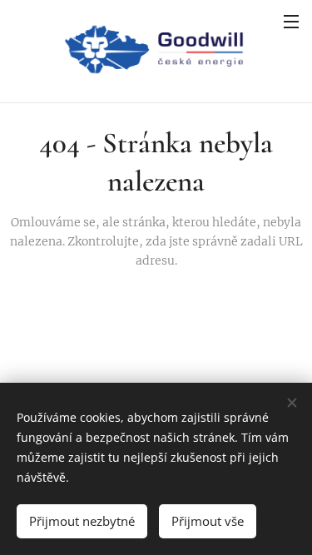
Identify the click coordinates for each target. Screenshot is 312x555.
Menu (291, 20)
